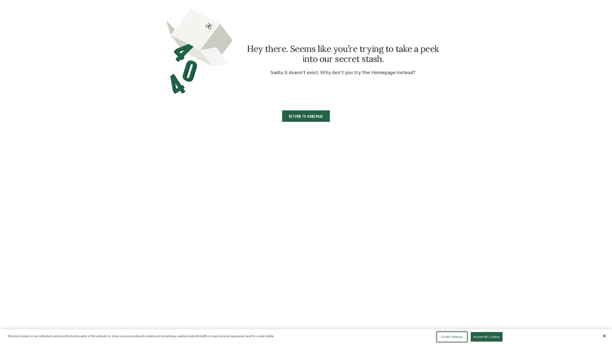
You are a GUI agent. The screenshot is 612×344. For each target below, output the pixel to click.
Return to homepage (306, 116)
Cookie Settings (452, 337)
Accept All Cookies (486, 337)
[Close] (604, 336)
